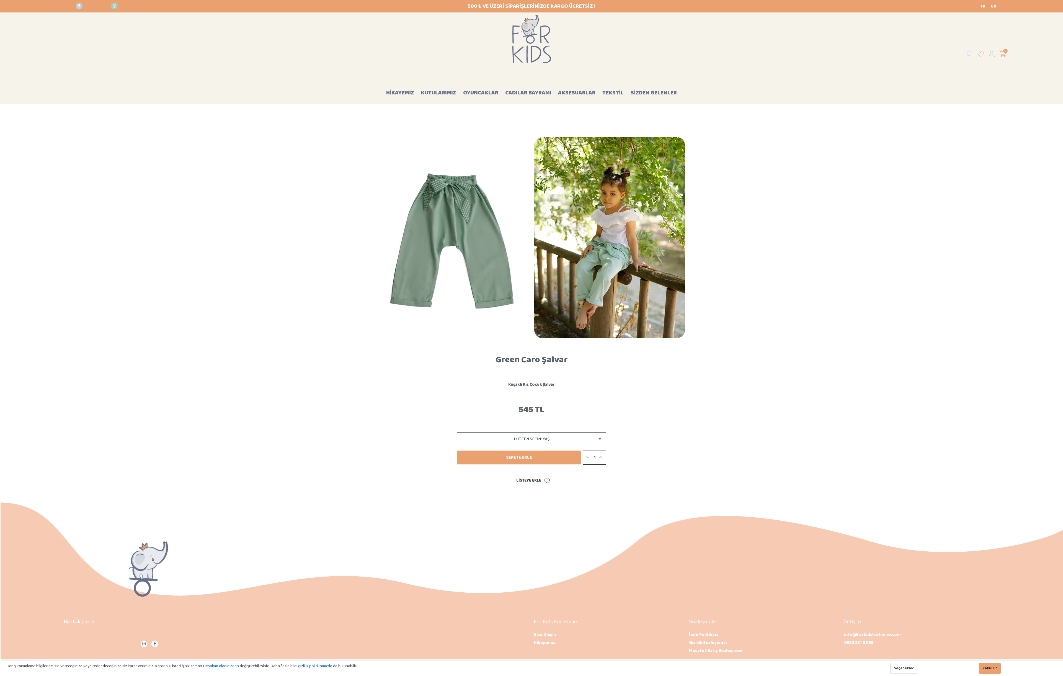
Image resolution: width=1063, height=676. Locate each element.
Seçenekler (904, 668)
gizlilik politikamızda (315, 666)
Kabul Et (989, 668)
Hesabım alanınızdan (221, 666)
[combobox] (531, 439)
